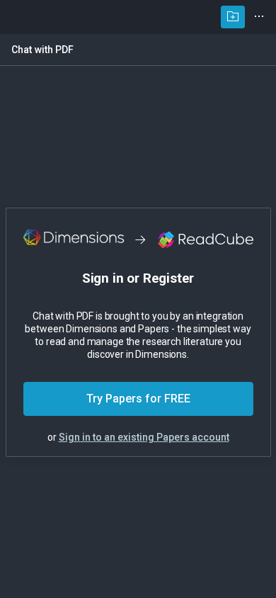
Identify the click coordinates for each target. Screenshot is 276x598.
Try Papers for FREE (138, 398)
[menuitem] (233, 17)
